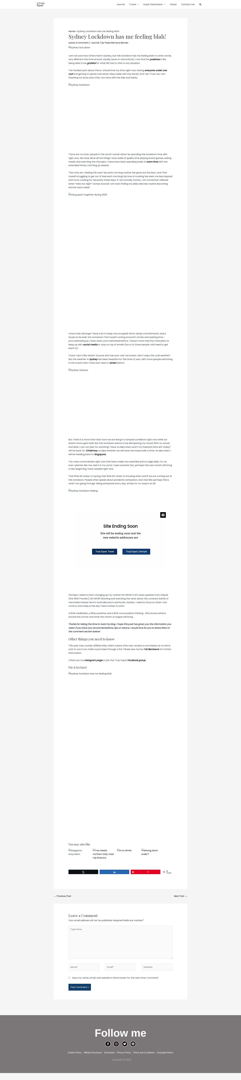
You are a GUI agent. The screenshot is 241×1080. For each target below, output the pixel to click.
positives (155, 59)
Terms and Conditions (144, 1052)
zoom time (152, 161)
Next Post (180, 896)
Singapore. (100, 454)
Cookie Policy (74, 1052)
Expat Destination (153, 4)
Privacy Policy (124, 1052)
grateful (91, 63)
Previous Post (62, 896)
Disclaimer (109, 1052)
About (173, 4)
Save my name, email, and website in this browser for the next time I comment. (115, 977)
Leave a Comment (78, 42)
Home (71, 31)
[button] (200, 4)
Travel (132, 4)
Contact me (188, 4)
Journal (120, 4)
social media (90, 344)
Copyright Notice (165, 1052)
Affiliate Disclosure (93, 1052)
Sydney (93, 359)
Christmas (91, 450)
